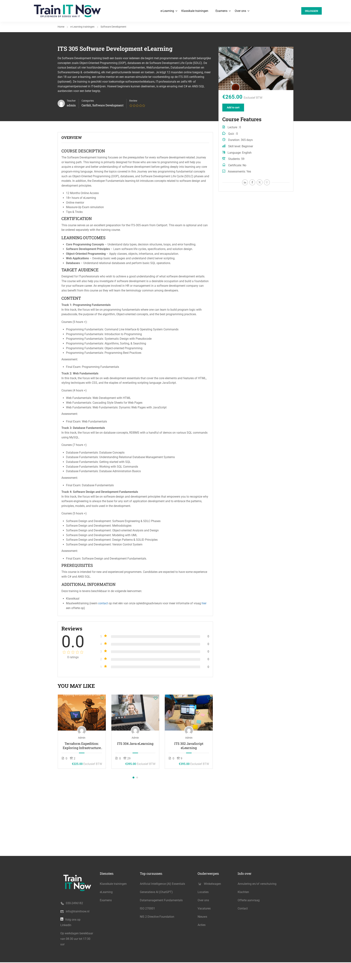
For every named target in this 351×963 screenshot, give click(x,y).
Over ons (240, 11)
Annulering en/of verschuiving (257, 884)
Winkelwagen (212, 884)
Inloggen (311, 11)
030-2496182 (74, 903)
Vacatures (204, 908)
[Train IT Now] (67, 10)
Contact (243, 908)
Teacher (71, 100)
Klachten (243, 892)
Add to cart (233, 107)
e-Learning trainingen (82, 26)
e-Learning (167, 11)
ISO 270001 (147, 908)
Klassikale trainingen (194, 11)
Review (133, 100)
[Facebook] (252, 182)
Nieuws (202, 916)
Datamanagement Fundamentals (161, 900)
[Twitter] (260, 182)
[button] (133, 777)
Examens (221, 11)
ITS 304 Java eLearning (135, 744)
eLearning (106, 892)
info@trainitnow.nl (77, 911)
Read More (82, 712)
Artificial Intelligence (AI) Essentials (162, 884)
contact (103, 603)
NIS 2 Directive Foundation (157, 916)
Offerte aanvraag (249, 900)
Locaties (203, 892)
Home (61, 26)
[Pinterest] (267, 182)
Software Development (113, 26)
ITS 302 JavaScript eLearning (188, 746)
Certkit (86, 105)
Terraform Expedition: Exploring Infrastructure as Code (82, 746)
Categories (88, 100)
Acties (201, 925)
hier (204, 603)
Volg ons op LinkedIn (70, 922)
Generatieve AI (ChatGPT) (156, 892)
